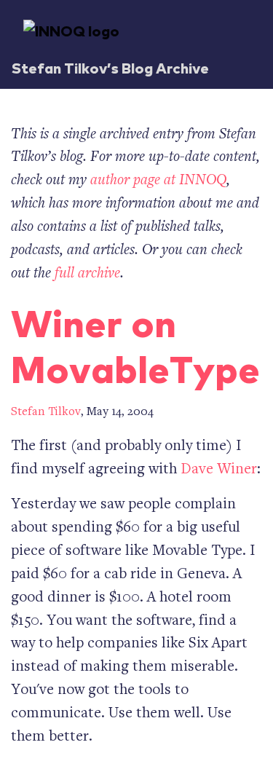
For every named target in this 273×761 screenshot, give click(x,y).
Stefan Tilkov (46, 412)
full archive (87, 274)
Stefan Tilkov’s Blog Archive (110, 67)
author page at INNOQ (158, 181)
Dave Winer (219, 470)
